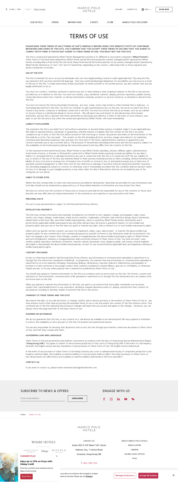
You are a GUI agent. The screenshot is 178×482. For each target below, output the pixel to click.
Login (12, 9)
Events (94, 22)
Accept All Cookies (148, 475)
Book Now (164, 9)
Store (110, 22)
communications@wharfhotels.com (80, 368)
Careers (135, 449)
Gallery (119, 9)
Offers (55, 22)
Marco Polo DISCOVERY (135, 22)
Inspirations (75, 22)
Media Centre (134, 445)
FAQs (134, 458)
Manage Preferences (125, 475)
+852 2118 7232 (90, 463)
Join (19, 9)
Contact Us (132, 9)
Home (23, 415)
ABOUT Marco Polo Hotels (135, 441)
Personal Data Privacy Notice (84, 204)
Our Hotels (36, 22)
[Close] (173, 475)
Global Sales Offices (134, 454)
